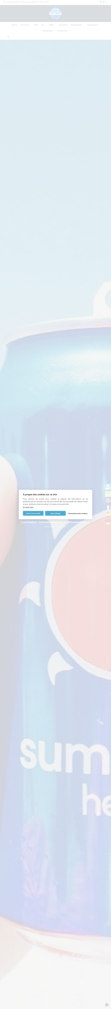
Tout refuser (55, 513)
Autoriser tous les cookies (33, 513)
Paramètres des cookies (77, 513)
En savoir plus (28, 507)
